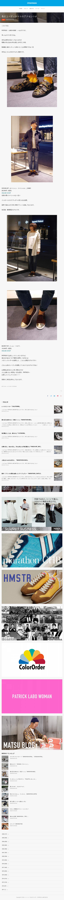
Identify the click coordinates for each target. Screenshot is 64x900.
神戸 (3, 19)
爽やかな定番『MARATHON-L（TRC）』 (19, 816)
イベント (43, 8)
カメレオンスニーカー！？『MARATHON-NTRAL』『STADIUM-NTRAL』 (26, 756)
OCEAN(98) (14, 386)
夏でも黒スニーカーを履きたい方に (18, 801)
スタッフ (26, 8)
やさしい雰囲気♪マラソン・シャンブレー (19, 809)
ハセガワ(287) (9, 386)
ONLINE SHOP (6, 193)
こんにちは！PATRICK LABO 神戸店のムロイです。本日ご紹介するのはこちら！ (20, 463)
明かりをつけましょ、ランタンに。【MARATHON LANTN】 (23, 794)
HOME (20, 8)
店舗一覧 (32, 8)
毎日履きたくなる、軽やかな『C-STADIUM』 (14, 433)
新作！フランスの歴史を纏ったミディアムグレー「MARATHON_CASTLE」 (22, 473)
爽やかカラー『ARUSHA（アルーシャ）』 (19, 764)
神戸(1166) (4, 386)
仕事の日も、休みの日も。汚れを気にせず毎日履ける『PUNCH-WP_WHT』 (22, 446)
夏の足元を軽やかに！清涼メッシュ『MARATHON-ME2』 (17, 420)
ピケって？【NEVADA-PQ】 (16, 824)
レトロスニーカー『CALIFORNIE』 (11, 406)
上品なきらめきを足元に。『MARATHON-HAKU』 (15, 460)
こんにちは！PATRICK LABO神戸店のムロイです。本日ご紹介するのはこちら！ (20, 409)
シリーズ (37, 8)
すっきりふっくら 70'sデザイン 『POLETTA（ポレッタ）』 (23, 779)
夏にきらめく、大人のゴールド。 (17, 786)
